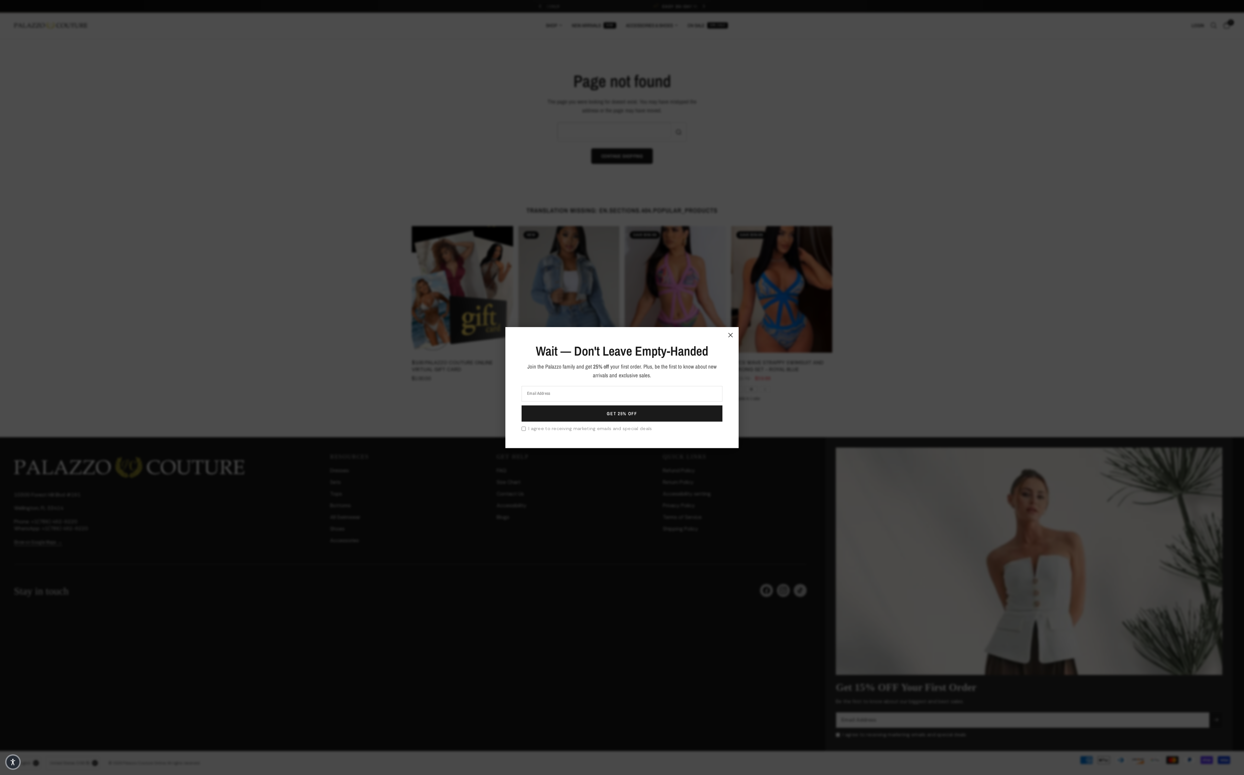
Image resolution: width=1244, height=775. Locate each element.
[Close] (730, 335)
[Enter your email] (622, 413)
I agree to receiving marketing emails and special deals (590, 428)
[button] (13, 762)
